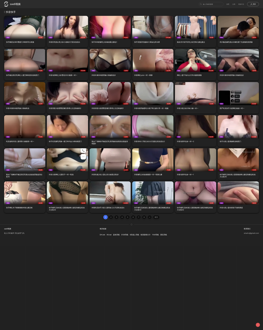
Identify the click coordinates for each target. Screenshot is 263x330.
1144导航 (155, 235)
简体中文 (241, 4)
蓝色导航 (116, 235)
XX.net (109, 235)
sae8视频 (15, 4)
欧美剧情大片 (146, 235)
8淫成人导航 (134, 235)
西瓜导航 (163, 235)
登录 (254, 4)
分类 (233, 4)
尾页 (156, 217)
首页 (227, 4)
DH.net (102, 235)
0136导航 (124, 235)
